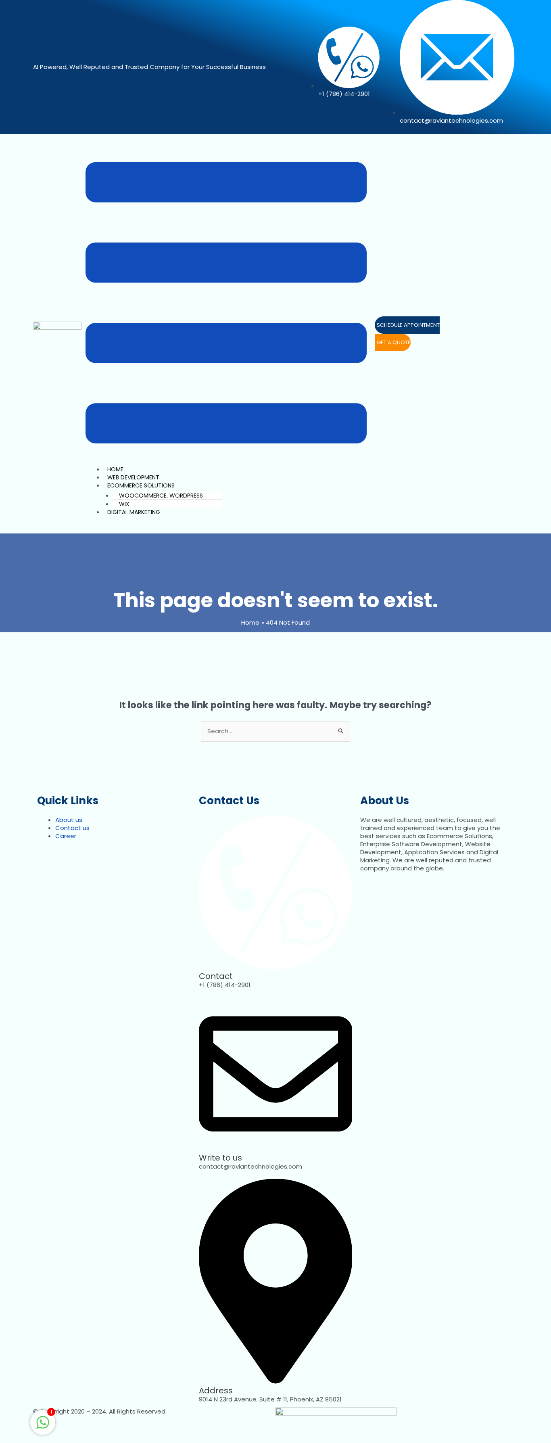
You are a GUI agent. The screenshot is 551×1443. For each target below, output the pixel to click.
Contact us (72, 828)
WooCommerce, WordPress (161, 495)
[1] (42, 1426)
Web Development (133, 477)
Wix (124, 504)
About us (68, 820)
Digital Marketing (133, 512)
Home (115, 469)
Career (65, 836)
